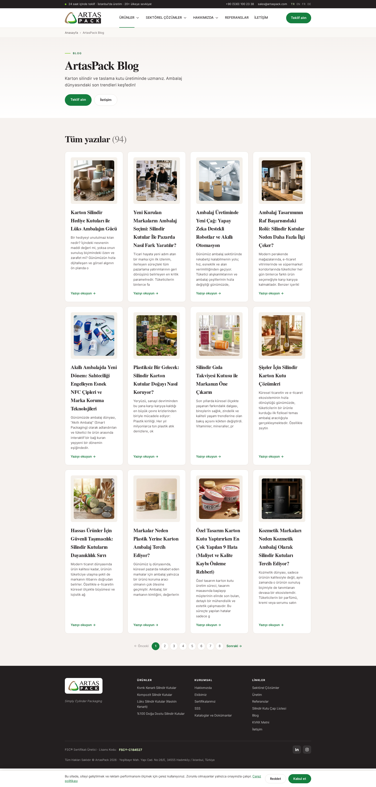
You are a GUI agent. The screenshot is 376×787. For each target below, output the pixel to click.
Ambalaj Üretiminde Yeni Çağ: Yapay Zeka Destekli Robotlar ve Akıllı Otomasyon (217, 228)
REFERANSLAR (237, 17)
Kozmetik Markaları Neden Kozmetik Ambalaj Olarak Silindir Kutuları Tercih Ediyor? (280, 547)
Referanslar (260, 701)
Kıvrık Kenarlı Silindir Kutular (156, 688)
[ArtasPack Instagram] (307, 749)
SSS (197, 708)
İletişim (105, 100)
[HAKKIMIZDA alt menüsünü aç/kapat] (216, 17)
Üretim (257, 695)
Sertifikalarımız (205, 701)
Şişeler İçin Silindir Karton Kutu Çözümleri (278, 375)
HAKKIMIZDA (203, 17)
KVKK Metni (260, 722)
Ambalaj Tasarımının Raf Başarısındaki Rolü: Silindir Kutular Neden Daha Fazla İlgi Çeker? (282, 228)
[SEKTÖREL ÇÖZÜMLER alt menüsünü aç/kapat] (185, 17)
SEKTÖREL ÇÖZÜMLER (164, 17)
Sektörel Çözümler (265, 688)
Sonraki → (234, 646)
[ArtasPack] (83, 686)
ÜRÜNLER (126, 17)
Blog (255, 715)
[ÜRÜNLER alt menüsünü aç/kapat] (137, 17)
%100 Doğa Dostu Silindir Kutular (161, 714)
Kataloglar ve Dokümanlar (213, 715)
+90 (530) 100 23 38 (240, 4)
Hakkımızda (203, 688)
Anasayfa (71, 32)
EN (298, 4)
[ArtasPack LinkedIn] (297, 749)
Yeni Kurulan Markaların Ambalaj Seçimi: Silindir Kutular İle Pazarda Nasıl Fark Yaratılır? (155, 228)
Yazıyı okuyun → (83, 293)
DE (309, 4)
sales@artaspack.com (272, 4)
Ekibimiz (201, 695)
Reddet (275, 779)
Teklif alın (298, 18)
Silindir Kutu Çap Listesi (269, 708)
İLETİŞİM (261, 17)
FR (304, 4)
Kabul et (299, 779)
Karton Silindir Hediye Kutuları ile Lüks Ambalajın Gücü (94, 220)
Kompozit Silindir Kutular (154, 695)
